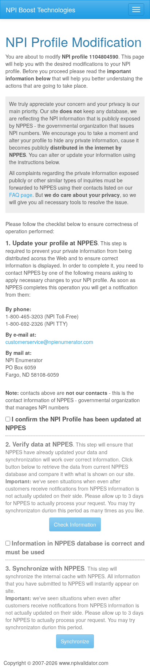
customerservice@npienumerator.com (49, 341)
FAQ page (20, 194)
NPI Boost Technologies (40, 9)
